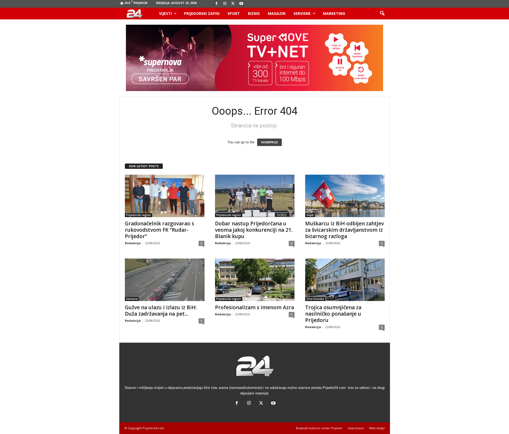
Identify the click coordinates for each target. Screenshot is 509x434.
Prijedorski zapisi (202, 13)
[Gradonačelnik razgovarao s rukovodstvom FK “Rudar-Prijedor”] (164, 196)
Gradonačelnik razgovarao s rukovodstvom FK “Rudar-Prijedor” (159, 230)
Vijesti (165, 13)
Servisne (302, 13)
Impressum (356, 428)
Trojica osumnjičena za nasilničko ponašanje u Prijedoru (333, 314)
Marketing (334, 13)
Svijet (310, 215)
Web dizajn (377, 428)
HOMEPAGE (269, 142)
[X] (233, 4)
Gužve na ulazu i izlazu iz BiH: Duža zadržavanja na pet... (161, 310)
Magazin (277, 13)
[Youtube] (241, 4)
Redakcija (133, 243)
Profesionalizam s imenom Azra (254, 307)
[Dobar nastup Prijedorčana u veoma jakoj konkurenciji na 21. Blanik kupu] (255, 196)
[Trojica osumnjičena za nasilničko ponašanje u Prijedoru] (345, 280)
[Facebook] (216, 4)
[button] (382, 13)
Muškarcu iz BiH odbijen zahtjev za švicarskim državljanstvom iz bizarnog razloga (344, 230)
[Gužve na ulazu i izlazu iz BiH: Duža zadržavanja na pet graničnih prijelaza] (164, 280)
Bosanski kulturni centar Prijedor (319, 428)
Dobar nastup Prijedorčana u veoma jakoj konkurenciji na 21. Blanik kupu (253, 230)
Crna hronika (315, 299)
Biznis (254, 13)
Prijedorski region (138, 215)
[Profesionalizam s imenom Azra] (255, 280)
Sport (233, 13)
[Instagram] (225, 4)
